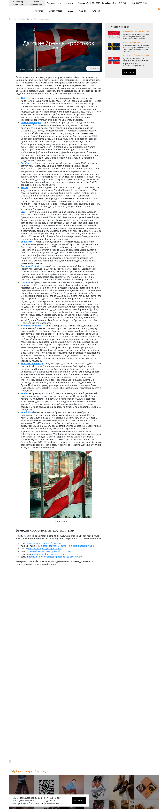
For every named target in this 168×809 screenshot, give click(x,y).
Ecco (23, 211)
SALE (70, 10)
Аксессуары (55, 10)
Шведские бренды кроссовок (135, 42)
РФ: (132, 3)
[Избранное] (154, 10)
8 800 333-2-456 (140, 3)
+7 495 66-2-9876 (93, 3)
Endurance (27, 241)
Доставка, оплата (54, 3)
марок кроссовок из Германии (45, 543)
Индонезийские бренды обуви (136, 31)
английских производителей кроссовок (51, 551)
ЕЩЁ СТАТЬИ (129, 72)
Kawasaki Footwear (31, 325)
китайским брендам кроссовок (44, 548)
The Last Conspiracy (32, 363)
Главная (12, 19)
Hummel (26, 282)
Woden (24, 393)
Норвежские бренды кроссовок (136, 55)
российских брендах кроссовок (49, 553)
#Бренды (58, 48)
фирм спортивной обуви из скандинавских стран (67, 545)
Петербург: (106, 3)
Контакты (69, 3)
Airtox (24, 98)
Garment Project (30, 266)
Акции (82, 10)
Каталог (39, 10)
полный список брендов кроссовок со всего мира (55, 556)
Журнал (96, 10)
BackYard (26, 163)
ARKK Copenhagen (31, 122)
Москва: (81, 3)
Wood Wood (27, 412)
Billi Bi (24, 187)
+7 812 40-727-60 (119, 3)
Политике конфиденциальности (46, 803)
